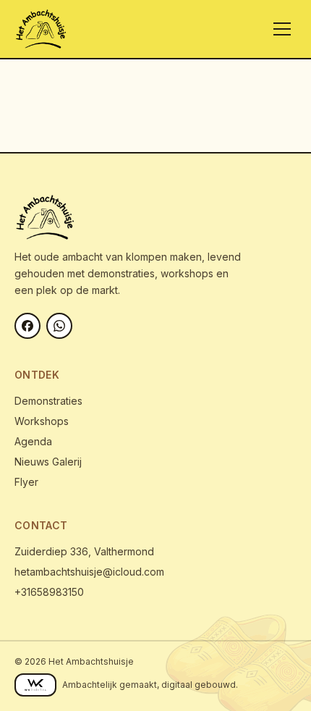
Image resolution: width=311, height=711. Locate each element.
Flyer (26, 482)
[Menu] (282, 29)
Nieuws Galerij (48, 461)
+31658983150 (49, 592)
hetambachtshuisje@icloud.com (89, 571)
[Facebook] (27, 326)
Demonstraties (48, 401)
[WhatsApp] (59, 326)
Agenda (33, 441)
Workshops (41, 421)
